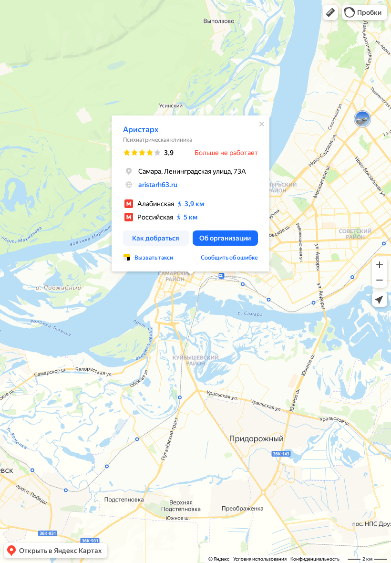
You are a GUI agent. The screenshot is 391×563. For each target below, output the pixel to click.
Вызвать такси (153, 257)
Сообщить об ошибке (229, 257)
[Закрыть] (262, 124)
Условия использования (260, 559)
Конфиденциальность (315, 559)
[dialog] (190, 193)
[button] (330, 12)
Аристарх (140, 129)
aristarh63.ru (157, 184)
